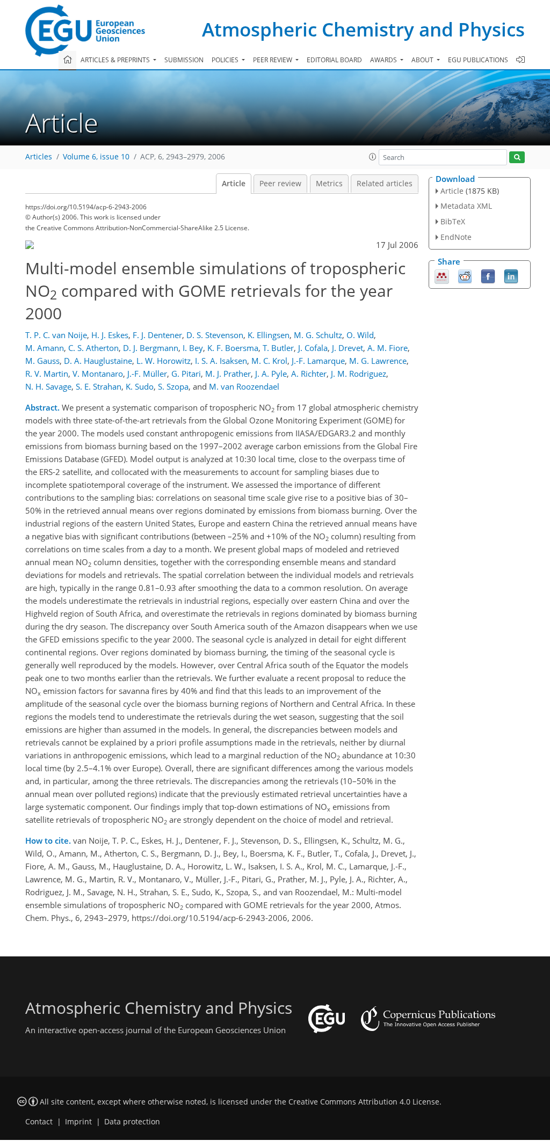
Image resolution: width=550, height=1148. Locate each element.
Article (233, 183)
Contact (39, 1122)
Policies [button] (226, 59)
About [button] (423, 59)
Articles (38, 157)
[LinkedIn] (511, 275)
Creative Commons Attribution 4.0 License (363, 1102)
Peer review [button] (273, 59)
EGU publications (478, 59)
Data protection (132, 1122)
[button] (373, 157)
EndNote (456, 237)
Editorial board (334, 59)
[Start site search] (517, 157)
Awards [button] (384, 59)
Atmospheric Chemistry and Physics (363, 29)
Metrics (329, 183)
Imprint (78, 1122)
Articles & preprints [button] (116, 59)
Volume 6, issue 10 (96, 157)
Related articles (384, 183)
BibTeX (452, 221)
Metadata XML (466, 206)
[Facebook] (488, 275)
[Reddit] (465, 275)
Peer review (280, 183)
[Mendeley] (442, 275)
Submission (184, 59)
